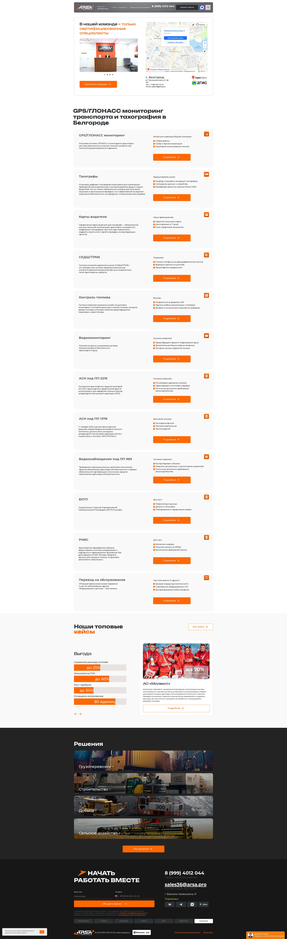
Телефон (118, 892)
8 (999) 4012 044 (163, 6)
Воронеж (100, 6)
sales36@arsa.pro (103, 8)
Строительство (93, 789)
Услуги (114, 7)
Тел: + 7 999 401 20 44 (155, 85)
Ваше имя (78, 892)
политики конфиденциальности (133, 913)
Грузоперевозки (95, 766)
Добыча (86, 810)
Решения (122, 7)
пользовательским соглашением (132, 915)
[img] (203, 904)
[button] (187, 7)
